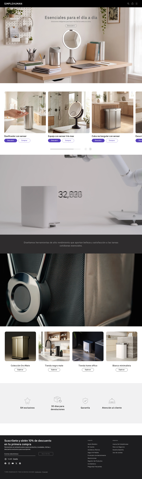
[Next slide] (90, 149)
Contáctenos (92, 464)
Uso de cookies (118, 452)
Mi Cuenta (91, 447)
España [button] (15, 459)
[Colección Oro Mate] (20, 352)
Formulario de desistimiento (97, 455)
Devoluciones (92, 458)
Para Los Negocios (119, 447)
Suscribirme (46, 454)
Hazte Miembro (92, 444)
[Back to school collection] (71, 17)
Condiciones (38, 472)
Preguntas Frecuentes (95, 466)
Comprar (24, 140)
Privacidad (45, 472)
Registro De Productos (95, 461)
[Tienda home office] (88, 352)
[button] (128, 4)
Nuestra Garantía (118, 450)
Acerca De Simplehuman (120, 444)
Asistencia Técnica (94, 450)
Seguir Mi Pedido (93, 452)
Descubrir (71, 26)
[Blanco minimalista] (121, 352)
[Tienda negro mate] (54, 352)
